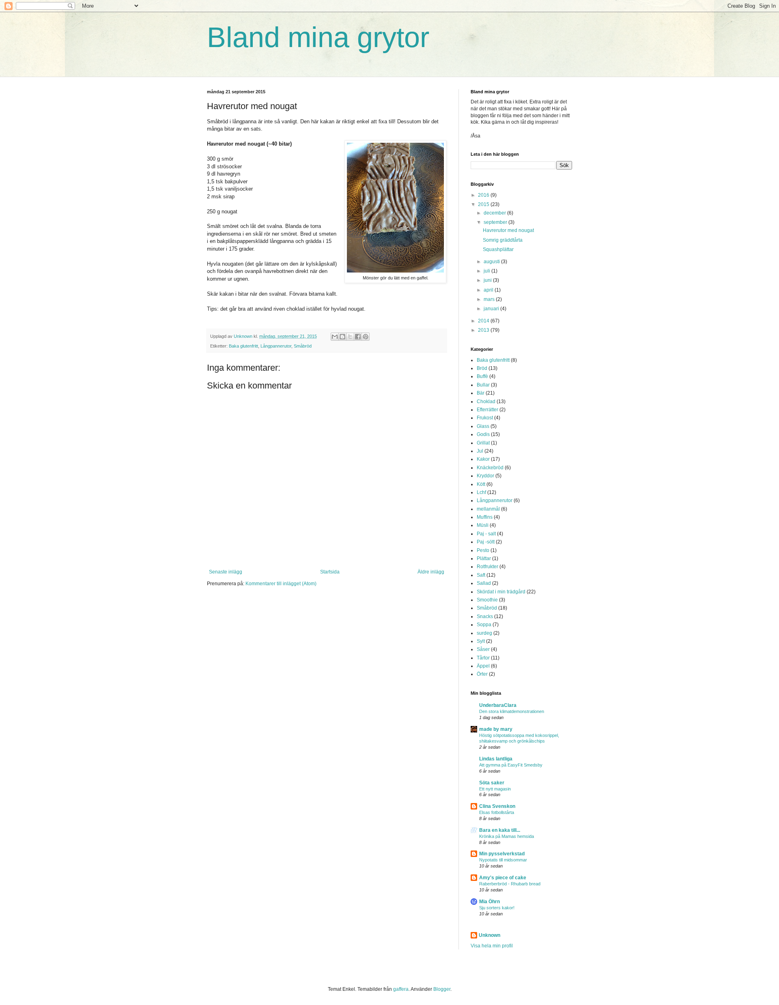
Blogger (441, 989)
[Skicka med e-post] (335, 337)
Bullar (483, 385)
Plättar (484, 558)
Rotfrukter (487, 566)
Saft (481, 575)
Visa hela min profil (492, 946)
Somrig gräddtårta (503, 240)
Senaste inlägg (225, 572)
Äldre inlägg (430, 572)
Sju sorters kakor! (496, 907)
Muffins (485, 517)
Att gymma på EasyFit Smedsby (510, 764)
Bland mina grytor (318, 37)
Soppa (484, 624)
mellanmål (488, 509)
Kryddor (485, 476)
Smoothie (487, 600)
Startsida (330, 572)
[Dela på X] (350, 337)
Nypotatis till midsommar (503, 859)
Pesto (483, 550)
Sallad (484, 583)
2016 (484, 195)
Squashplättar (498, 249)
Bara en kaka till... (499, 830)
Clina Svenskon (497, 806)
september (496, 222)
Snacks (485, 616)
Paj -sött (486, 542)
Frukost (485, 418)
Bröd (482, 368)
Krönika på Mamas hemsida (506, 836)
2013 (484, 330)
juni (488, 280)
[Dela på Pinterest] (366, 337)
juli (487, 271)
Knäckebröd (490, 467)
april (489, 290)
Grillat (483, 443)
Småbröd (303, 346)
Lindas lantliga (495, 759)
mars (490, 299)
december (495, 213)
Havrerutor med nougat (508, 230)
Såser (483, 649)
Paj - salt (486, 534)
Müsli (482, 525)
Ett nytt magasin (495, 788)
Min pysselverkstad (502, 854)
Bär (480, 393)
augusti (492, 261)
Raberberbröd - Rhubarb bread (509, 883)
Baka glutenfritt (243, 346)
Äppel (483, 666)
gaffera (401, 989)
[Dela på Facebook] (358, 337)
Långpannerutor (275, 346)
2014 (484, 321)
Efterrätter (487, 409)
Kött (481, 484)
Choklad (486, 401)
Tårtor (483, 658)
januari (492, 308)
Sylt (481, 641)
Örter (482, 674)
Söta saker (491, 783)
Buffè (482, 376)
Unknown (489, 935)
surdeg (484, 633)
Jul (480, 451)
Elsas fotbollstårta (496, 812)
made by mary (495, 729)
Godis (483, 434)
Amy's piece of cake (502, 877)
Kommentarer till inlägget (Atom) (280, 583)
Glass (483, 426)
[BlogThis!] (342, 337)
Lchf (481, 492)
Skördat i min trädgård (501, 592)
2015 (484, 204)
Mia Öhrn (489, 901)
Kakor (483, 459)
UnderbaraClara (497, 705)
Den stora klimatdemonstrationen (511, 711)
